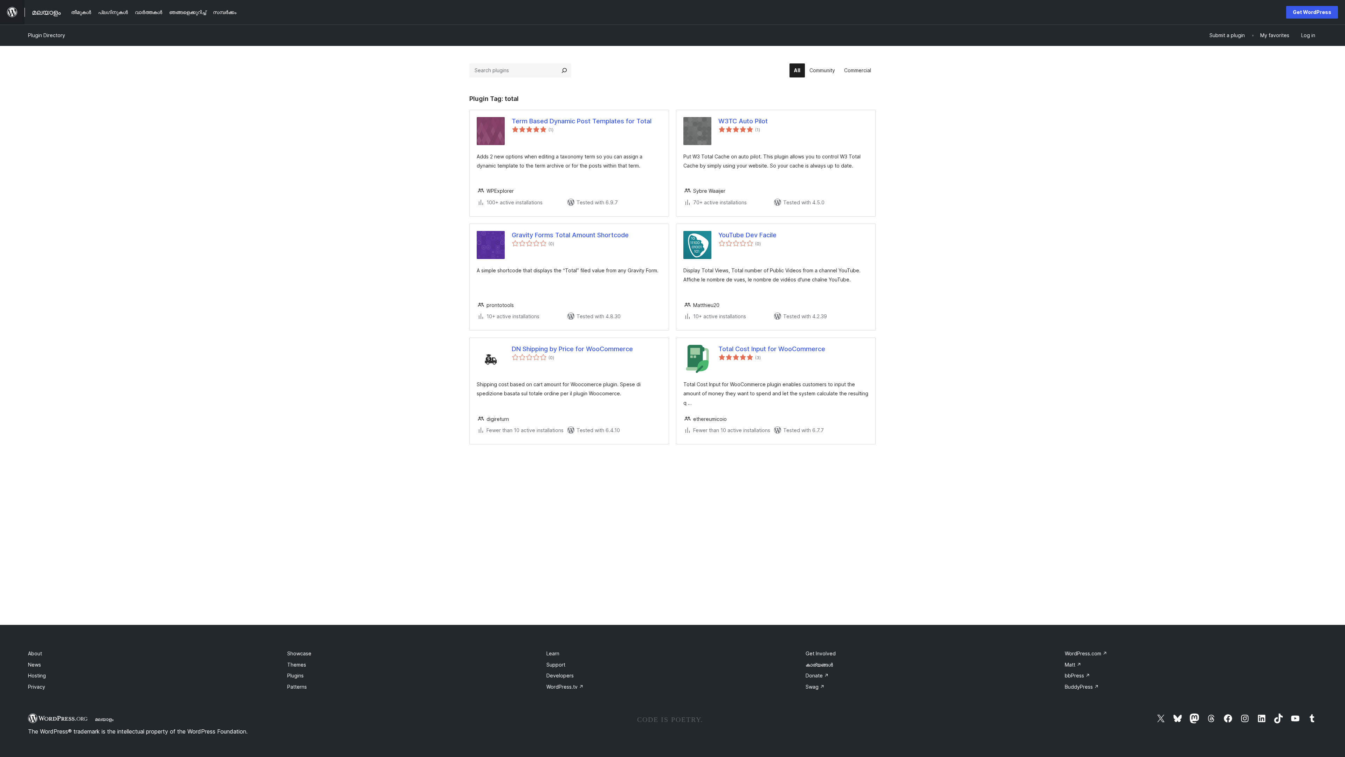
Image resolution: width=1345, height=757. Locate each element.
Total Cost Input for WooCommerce (771, 349)
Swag (815, 687)
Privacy (36, 687)
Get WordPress (1312, 12)
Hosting (37, 675)
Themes (296, 665)
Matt (1073, 665)
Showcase (299, 653)
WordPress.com (1086, 653)
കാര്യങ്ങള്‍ (819, 665)
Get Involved (821, 653)
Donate (817, 675)
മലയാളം (104, 719)
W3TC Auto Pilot (743, 121)
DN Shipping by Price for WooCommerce (572, 349)
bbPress (1077, 675)
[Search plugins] (564, 70)
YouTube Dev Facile (747, 235)
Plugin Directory (46, 35)
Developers (560, 675)
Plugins (295, 675)
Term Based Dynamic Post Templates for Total (581, 121)
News (34, 665)
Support (555, 665)
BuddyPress (1082, 687)
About (35, 653)
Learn (552, 653)
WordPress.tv (565, 687)
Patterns (297, 687)
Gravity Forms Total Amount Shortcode (570, 235)
